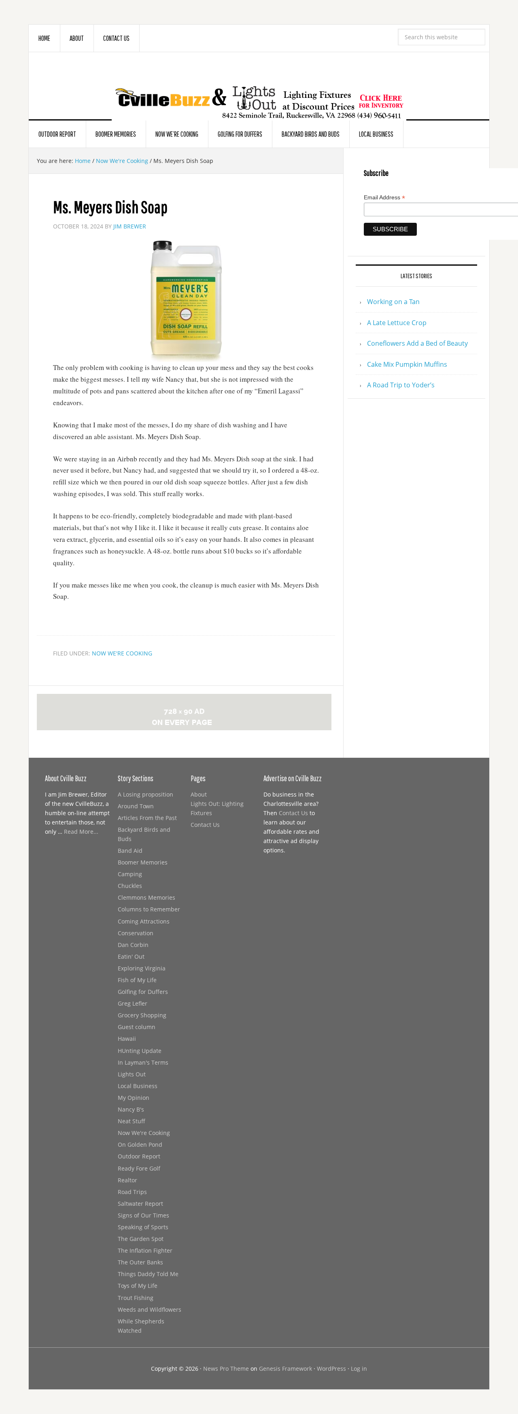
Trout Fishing (135, 1298)
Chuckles (130, 886)
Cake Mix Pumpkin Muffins (407, 364)
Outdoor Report (139, 1156)
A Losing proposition (145, 794)
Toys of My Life (137, 1285)
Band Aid (130, 850)
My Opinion (133, 1097)
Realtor (127, 1180)
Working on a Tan (393, 301)
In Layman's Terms (143, 1062)
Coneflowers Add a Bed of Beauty (417, 343)
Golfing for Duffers (143, 992)
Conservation (135, 933)
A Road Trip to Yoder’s (401, 384)
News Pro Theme (226, 1368)
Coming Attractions (144, 921)
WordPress (331, 1368)
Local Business (137, 1086)
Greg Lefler (132, 1003)
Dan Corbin (133, 945)
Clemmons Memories (146, 897)
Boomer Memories (143, 862)
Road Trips (132, 1192)
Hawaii (127, 1038)
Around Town (136, 806)
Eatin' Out (131, 956)
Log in (359, 1368)
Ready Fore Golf (139, 1168)
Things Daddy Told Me (148, 1274)
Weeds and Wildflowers (149, 1309)
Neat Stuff (131, 1121)
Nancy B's (131, 1109)
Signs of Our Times (143, 1215)
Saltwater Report (140, 1203)
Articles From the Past (147, 818)
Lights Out (132, 1074)
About (199, 794)
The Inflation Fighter (145, 1250)
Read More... (81, 831)
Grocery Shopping (142, 1015)
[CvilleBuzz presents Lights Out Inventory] (259, 89)
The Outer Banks (140, 1262)
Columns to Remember (149, 909)
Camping (130, 874)
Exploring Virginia (142, 968)
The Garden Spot (140, 1239)
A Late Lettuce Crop (397, 322)
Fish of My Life (137, 980)
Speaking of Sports (143, 1227)
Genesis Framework (285, 1368)
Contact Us (205, 825)
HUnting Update (139, 1051)
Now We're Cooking (122, 653)
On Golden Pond (140, 1144)
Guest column (136, 1027)
